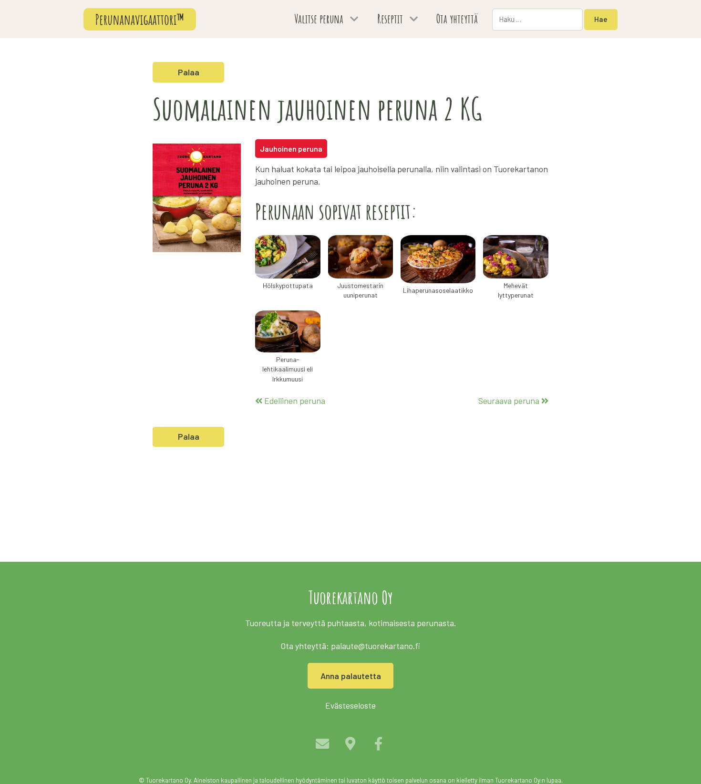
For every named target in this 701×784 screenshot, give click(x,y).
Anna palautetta (350, 676)
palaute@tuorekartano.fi (375, 645)
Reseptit (390, 18)
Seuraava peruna (509, 400)
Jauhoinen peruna (291, 148)
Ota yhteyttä (457, 18)
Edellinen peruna (293, 400)
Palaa (188, 72)
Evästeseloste (350, 705)
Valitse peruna (318, 18)
